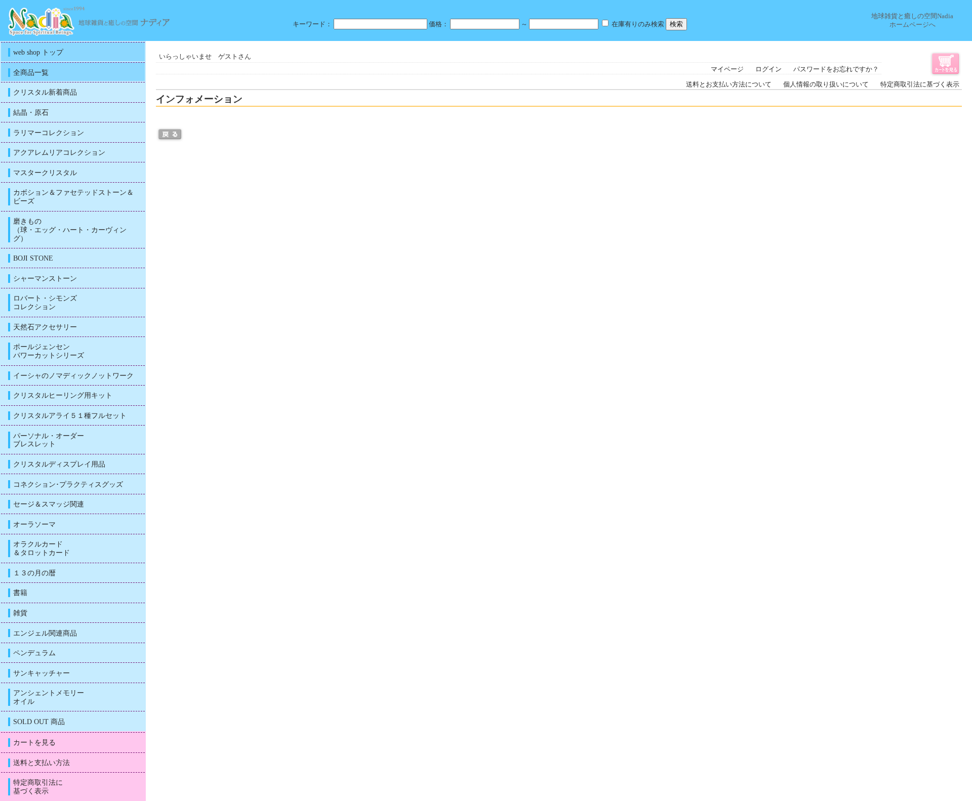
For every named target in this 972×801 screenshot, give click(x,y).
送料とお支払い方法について (729, 84)
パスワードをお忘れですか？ (836, 69)
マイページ (727, 69)
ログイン (768, 69)
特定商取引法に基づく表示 (919, 84)
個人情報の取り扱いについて (826, 84)
